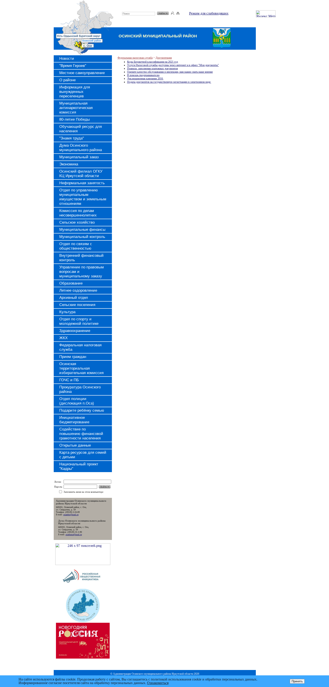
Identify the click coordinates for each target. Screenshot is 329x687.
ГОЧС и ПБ (69, 380)
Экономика (68, 164)
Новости (66, 58)
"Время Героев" (72, 66)
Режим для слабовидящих (209, 13)
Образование (71, 283)
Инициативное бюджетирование (74, 419)
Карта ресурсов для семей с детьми (82, 454)
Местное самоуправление (82, 73)
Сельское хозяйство (77, 222)
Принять (297, 681)
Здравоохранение (74, 331)
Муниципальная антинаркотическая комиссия (76, 107)
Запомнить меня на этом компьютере (83, 491)
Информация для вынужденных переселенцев (74, 91)
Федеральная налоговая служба (80, 347)
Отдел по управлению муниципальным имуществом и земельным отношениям (82, 197)
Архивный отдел (73, 297)
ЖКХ (63, 338)
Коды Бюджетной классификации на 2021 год (152, 61)
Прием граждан (72, 357)
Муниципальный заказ (79, 157)
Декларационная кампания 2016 (145, 78)
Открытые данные (75, 445)
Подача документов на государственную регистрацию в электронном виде (169, 81)
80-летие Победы (74, 119)
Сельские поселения (77, 305)
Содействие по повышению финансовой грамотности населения (81, 433)
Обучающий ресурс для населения (80, 128)
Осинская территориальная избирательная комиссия (81, 368)
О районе (67, 80)
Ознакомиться (158, 683)
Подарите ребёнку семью (81, 410)
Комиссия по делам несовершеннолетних (78, 213)
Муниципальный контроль (82, 237)
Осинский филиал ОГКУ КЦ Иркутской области (81, 173)
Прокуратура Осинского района (80, 389)
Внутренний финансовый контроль (81, 257)
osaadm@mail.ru (71, 514)
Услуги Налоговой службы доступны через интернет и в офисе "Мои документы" (173, 65)
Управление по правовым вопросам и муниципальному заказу (81, 271)
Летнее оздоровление (78, 290)
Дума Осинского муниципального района (80, 147)
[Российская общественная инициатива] (82, 587)
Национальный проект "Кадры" (78, 466)
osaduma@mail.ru (74, 534)
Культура (67, 312)
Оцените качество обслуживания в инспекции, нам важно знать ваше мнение (170, 71)
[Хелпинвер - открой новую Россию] (82, 564)
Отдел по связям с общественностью (75, 246)
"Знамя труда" (71, 138)
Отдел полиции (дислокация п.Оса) (76, 401)
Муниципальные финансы (82, 229)
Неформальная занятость (82, 183)
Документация (164, 57)
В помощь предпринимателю (143, 75)
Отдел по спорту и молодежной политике (78, 321)
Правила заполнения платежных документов (152, 68)
